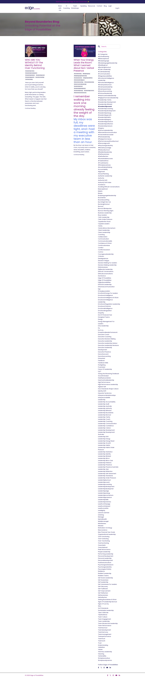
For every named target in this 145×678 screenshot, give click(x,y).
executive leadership (105, 341)
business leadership (105, 213)
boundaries (102, 198)
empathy (101, 313)
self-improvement (104, 591)
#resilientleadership (105, 152)
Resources (91, 6)
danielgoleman (103, 258)
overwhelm (102, 545)
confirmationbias (104, 245)
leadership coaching (105, 421)
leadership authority (105, 408)
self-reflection (103, 593)
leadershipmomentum (105, 495)
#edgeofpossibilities (87, 77)
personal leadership (105, 558)
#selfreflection (103, 156)
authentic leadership (105, 176)
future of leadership (105, 369)
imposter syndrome (104, 393)
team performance (104, 625)
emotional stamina (104, 306)
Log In (117, 8)
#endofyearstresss (104, 89)
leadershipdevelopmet (106, 489)
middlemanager (103, 521)
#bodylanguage (86, 73)
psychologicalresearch (105, 565)
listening (101, 515)
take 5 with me (103, 613)
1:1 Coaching (66, 7)
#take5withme (103, 161)
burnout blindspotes (105, 208)
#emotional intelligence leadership (106, 79)
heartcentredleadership (106, 380)
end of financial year (105, 315)
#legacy (101, 128)
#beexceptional (103, 59)
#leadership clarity (29, 71)
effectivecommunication (106, 287)
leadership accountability (106, 402)
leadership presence (105, 465)
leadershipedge (103, 491)
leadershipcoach (104, 482)
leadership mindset (104, 456)
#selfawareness (103, 154)
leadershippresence (105, 497)
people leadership (104, 552)
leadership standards (105, 476)
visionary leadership (105, 652)
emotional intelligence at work (108, 297)
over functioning (103, 536)
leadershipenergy (104, 493)
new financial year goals (106, 532)
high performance (104, 382)
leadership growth (104, 443)
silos (99, 606)
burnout (100, 206)
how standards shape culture (108, 389)
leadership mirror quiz (105, 460)
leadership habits (104, 445)
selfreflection (102, 597)
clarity (100, 226)
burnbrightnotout (104, 204)
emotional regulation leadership (109, 304)
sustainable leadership (106, 610)
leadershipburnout (104, 480)
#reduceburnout (104, 150)
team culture (102, 617)
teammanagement (104, 634)
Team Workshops (75, 7)
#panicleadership (104, 137)
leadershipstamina (104, 502)
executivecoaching (104, 356)
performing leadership (105, 554)
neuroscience (102, 530)
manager (101, 517)
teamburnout (102, 628)
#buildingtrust (103, 65)
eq (99, 328)
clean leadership (104, 230)
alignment (101, 172)
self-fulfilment (103, 589)
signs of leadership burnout (107, 602)
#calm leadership (104, 69)
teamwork (101, 641)
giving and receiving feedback (108, 374)
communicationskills (105, 241)
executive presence (104, 352)
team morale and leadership (108, 623)
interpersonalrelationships (107, 395)
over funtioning (103, 539)
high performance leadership (108, 384)
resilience (101, 571)
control (100, 252)
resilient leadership (104, 573)
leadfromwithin (103, 508)
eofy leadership (103, 326)
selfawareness (103, 595)
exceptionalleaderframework (107, 332)
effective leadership (105, 284)
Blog (105, 6)
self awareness (103, 580)
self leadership (103, 582)
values (100, 649)
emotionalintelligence (105, 308)
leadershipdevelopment (106, 486)
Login (110, 6)
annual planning (103, 174)
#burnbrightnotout (104, 67)
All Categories (102, 54)
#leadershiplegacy (104, 119)
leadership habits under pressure (106, 448)
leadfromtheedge (104, 504)
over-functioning (104, 541)
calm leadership (103, 217)
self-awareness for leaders (107, 584)
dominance (102, 276)
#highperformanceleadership (108, 98)
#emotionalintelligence (79, 80)
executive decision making (106, 339)
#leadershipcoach (40, 75)
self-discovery (103, 586)
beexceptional (103, 189)
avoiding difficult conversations (109, 187)
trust (100, 643)
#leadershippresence (89, 90)
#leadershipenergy (78, 90)
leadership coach (104, 419)
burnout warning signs (105, 211)
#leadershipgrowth (29, 77)
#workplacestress (104, 165)
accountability (103, 169)
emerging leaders (104, 291)
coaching (101, 235)
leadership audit (103, 404)
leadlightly (101, 510)
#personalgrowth (104, 143)
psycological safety (104, 569)
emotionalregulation (105, 311)
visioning (101, 654)
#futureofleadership (89, 82)
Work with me (60, 8)
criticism (101, 256)
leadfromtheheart (104, 506)
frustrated (101, 367)
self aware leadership (105, 578)
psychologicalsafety (105, 567)
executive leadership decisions (108, 345)
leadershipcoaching (105, 484)
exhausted (101, 358)
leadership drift (103, 437)
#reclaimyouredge (104, 148)
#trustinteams (103, 163)
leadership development (106, 430)
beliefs (100, 191)
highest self (102, 387)
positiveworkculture (104, 562)
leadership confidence (106, 426)
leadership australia (105, 406)
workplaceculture (104, 658)
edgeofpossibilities (104, 282)
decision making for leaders (107, 263)
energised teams (104, 317)
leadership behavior (105, 410)
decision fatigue (103, 261)
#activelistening (77, 73)
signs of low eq (103, 604)
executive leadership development (105, 349)
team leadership (104, 621)
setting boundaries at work (107, 599)
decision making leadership (107, 265)
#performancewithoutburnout (108, 141)
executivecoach (103, 354)
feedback (101, 360)
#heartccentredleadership (80, 84)
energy (100, 319)
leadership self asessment (107, 473)
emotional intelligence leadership (105, 301)
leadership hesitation (105, 452)
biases (100, 193)
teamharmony (103, 632)
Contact (99, 6)
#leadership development (31, 73)
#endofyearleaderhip (105, 87)
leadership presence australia (108, 467)
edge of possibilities (104, 280)
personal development (105, 556)
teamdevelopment (104, 630)
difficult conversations (105, 271)
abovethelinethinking (105, 167)
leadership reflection (105, 471)
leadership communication (107, 423)
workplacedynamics (105, 660)
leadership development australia (106, 433)
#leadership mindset (30, 75)
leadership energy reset (106, 441)
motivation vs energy (105, 528)
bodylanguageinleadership (107, 195)
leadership (101, 400)
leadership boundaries (105, 413)
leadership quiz (103, 469)
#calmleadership (104, 72)
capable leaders (104, 224)
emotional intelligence (105, 295)
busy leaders (102, 215)
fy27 (99, 371)
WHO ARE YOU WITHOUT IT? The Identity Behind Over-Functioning (35, 64)
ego (99, 289)
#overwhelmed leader (106, 135)
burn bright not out (104, 202)
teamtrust (101, 639)
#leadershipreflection (105, 124)
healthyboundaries (104, 378)
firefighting (102, 365)
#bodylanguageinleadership (80, 75)
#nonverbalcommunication (80, 92)
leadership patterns (104, 463)
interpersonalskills (104, 397)
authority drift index (104, 182)
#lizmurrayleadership (105, 130)
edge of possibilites (104, 278)
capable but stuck (104, 221)
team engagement (104, 619)
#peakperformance (104, 139)
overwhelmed (102, 547)
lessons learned (103, 513)
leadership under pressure (107, 478)
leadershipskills (103, 500)
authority (101, 178)
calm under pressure (105, 219)
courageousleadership (106, 254)
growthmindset (103, 376)
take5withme (102, 615)
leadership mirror (104, 458)
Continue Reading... (30, 108)
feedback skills (103, 363)
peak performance (104, 549)
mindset (100, 526)
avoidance (101, 185)
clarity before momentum (106, 228)
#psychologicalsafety (105, 145)
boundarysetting (103, 200)
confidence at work (105, 243)
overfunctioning (28, 79)
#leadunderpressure (105, 126)
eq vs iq (100, 330)
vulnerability (102, 656)
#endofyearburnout (104, 85)
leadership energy (104, 439)
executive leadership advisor (107, 343)
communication (103, 239)
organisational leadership (107, 534)
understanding (103, 645)
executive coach (103, 334)
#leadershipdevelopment (80, 88)
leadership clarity (104, 417)
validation (101, 647)
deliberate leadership (105, 269)
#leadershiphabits (104, 117)
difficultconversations (105, 274)
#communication (78, 77)
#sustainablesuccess (105, 158)
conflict (100, 248)
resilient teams (103, 576)
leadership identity (104, 454)
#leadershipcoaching (105, 109)
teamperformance (104, 636)
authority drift (102, 180)
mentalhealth (102, 519)
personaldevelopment (105, 560)
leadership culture (104, 428)
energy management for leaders (106, 323)
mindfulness (102, 523)
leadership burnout (104, 415)
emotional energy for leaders (108, 293)
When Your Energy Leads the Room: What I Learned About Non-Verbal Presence (84, 65)
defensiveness (103, 267)
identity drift (102, 391)
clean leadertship (104, 232)
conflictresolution (104, 250)
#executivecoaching (78, 82)
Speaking (83, 6)
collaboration (102, 237)
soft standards (103, 608)
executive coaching (40, 77)
